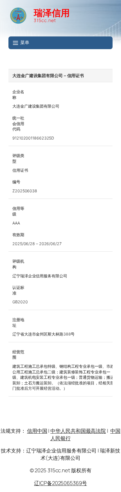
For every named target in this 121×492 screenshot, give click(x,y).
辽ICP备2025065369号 (60, 483)
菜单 (24, 42)
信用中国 (37, 430)
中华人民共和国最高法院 (78, 430)
